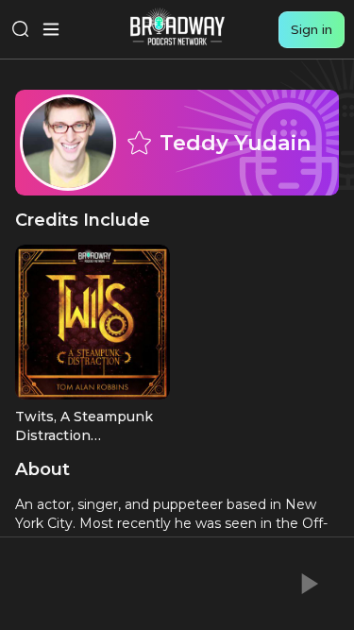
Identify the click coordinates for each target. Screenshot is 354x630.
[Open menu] (51, 29)
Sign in (311, 29)
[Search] (20, 29)
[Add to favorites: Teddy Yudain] (138, 142)
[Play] (308, 584)
